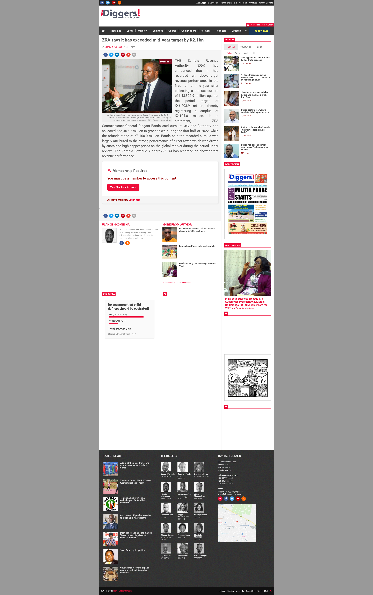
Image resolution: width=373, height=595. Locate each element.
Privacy (259, 591)
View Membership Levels (123, 187)
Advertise (253, 2)
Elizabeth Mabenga (198, 536)
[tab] (231, 47)
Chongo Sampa (167, 535)
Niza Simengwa (200, 555)
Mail (266, 591)
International (225, 2)
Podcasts (221, 30)
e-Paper (205, 30)
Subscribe (255, 24)
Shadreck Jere (167, 515)
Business (158, 30)
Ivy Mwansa (166, 555)
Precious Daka (184, 535)
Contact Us (250, 591)
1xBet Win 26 (260, 30)
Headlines (115, 30)
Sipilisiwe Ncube (184, 474)
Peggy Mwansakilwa (183, 515)
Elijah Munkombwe (199, 495)
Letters (222, 591)
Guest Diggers (201, 2)
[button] (105, 55)
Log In (270, 24)
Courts (172, 30)
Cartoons (214, 2)
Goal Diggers (188, 30)
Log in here (134, 199)
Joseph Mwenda (168, 474)
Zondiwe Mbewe (201, 474)
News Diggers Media (122, 591)
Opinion (142, 30)
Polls (235, 2)
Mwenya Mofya (184, 494)
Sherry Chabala (200, 515)
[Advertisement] (218, 15)
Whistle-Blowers (266, 2)
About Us (243, 2)
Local (130, 30)
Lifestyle (236, 30)
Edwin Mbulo (183, 555)
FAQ (263, 24)
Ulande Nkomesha (113, 47)
